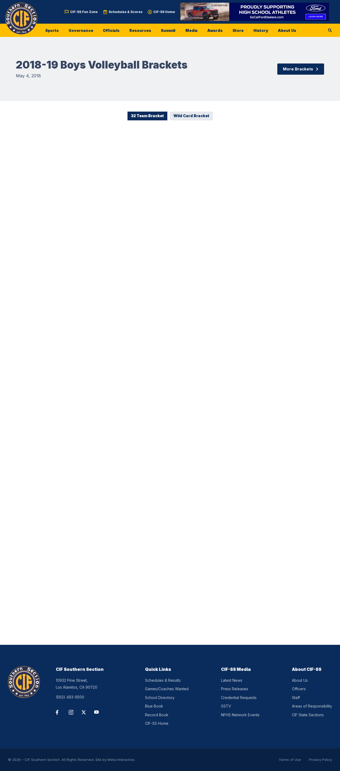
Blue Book (154, 706)
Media (191, 30)
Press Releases (234, 689)
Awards (215, 30)
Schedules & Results (163, 680)
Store (238, 30)
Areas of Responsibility (312, 706)
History (260, 30)
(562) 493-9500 (70, 697)
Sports (52, 30)
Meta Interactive (121, 759)
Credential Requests (239, 697)
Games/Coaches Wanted (167, 689)
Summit (168, 30)
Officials (111, 30)
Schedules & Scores (125, 12)
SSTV (226, 706)
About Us (287, 30)
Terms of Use (290, 759)
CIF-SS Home (164, 12)
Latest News (231, 680)
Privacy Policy (320, 759)
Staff (296, 697)
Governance (81, 30)
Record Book (156, 715)
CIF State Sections (308, 715)
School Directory (160, 697)
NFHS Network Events (240, 715)
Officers (299, 689)
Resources (140, 30)
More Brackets (298, 68)
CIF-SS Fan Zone (84, 12)
